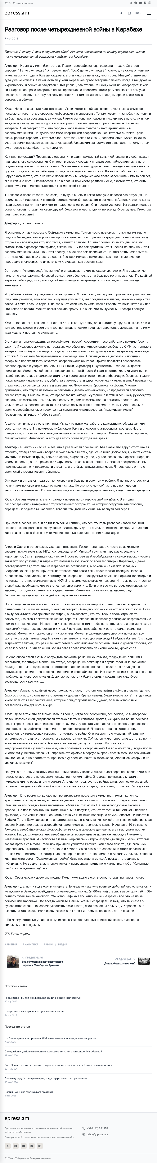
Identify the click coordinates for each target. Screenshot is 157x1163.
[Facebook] (135, 3)
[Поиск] (121, 13)
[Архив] (129, 13)
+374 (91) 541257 (97, 1128)
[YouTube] (140, 3)
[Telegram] (145, 3)
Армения (11, 944)
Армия (48, 944)
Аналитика (30, 944)
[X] (131, 3)
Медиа (62, 944)
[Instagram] (149, 3)
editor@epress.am (97, 1134)
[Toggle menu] (148, 13)
